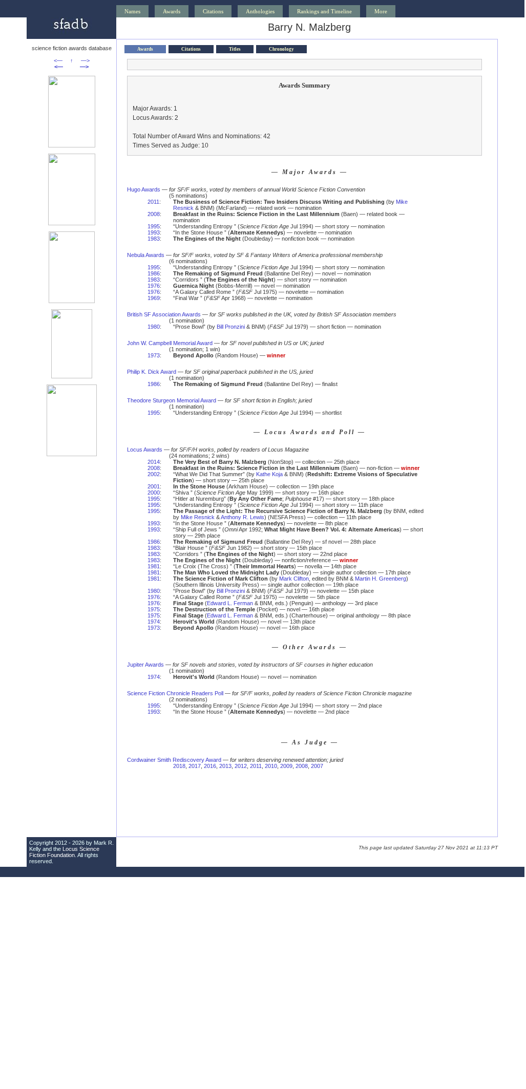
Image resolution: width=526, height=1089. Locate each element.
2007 (317, 766)
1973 (154, 355)
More (380, 11)
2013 (225, 766)
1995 (154, 226)
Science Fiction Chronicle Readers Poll (175, 693)
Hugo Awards (143, 189)
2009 (286, 766)
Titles (235, 49)
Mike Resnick (198, 517)
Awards (171, 11)
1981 (154, 566)
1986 (154, 273)
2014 (154, 462)
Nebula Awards (145, 255)
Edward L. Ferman (230, 603)
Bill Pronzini (231, 327)
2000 (154, 492)
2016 (210, 766)
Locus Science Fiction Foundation (64, 852)
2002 (154, 474)
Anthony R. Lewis (242, 517)
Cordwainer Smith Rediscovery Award (174, 760)
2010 (271, 766)
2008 (154, 214)
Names (132, 11)
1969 (154, 298)
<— (58, 60)
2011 (153, 202)
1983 (154, 239)
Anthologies (260, 11)
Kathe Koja (269, 474)
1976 (154, 286)
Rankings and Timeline (324, 11)
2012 (241, 766)
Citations (213, 11)
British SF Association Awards (164, 314)
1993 (154, 232)
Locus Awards (144, 449)
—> (85, 60)
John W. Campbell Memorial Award (170, 343)
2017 (194, 766)
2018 (179, 766)
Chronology (281, 49)
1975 (154, 609)
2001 (154, 486)
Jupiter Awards (145, 664)
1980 (154, 327)
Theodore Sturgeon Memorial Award (171, 400)
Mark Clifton (294, 578)
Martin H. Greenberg (380, 578)
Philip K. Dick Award (151, 372)
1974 (154, 621)
